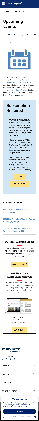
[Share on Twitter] (22, 35)
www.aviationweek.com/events (14, 90)
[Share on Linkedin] (15, 35)
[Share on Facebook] (28, 35)
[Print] (35, 35)
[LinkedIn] (14, 359)
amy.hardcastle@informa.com (14, 82)
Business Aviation (18, 11)
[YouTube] (10, 359)
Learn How (19, 184)
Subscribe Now (18, 264)
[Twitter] (2, 359)
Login (19, 177)
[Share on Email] (9, 35)
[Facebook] (6, 359)
